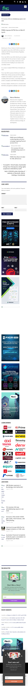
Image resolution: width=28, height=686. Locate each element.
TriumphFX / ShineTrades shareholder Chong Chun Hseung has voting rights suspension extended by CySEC (13, 166)
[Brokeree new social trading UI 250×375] (10, 303)
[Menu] (2, 2)
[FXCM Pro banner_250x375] (10, 360)
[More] (18, 44)
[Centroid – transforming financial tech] (10, 389)
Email (16, 207)
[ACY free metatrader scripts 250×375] (10, 245)
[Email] (16, 44)
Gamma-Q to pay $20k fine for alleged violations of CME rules (15, 528)
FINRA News (4, 27)
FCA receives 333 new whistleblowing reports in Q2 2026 (18, 150)
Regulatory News (13, 27)
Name (2, 207)
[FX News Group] (5, 10)
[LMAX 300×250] (12, 562)
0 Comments (17, 35)
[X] (12, 44)
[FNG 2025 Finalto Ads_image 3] (10, 418)
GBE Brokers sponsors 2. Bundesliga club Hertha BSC (14, 486)
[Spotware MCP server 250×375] (10, 274)
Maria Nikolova (8, 35)
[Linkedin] (14, 44)
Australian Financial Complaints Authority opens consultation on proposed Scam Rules (16, 536)
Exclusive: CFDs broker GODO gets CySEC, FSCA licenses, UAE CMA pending (15, 518)
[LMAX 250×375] (10, 307)
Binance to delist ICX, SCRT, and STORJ (16, 615)
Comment (3, 193)
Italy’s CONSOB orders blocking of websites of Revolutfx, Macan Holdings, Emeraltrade (16, 173)
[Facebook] (10, 44)
